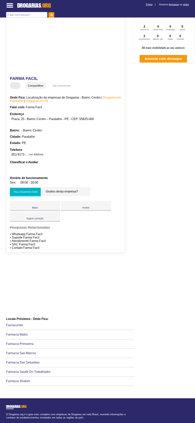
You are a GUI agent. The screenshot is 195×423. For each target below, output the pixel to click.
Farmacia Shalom (18, 381)
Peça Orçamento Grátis (25, 192)
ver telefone (36, 154)
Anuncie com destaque (163, 59)
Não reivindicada (61, 85)
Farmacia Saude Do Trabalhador (28, 371)
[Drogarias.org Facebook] (7, 420)
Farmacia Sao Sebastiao (23, 362)
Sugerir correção (35, 218)
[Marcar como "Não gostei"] (18, 85)
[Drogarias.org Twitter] (9, 420)
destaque (174, 4)
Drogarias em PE (37, 101)
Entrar (149, 4)
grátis (186, 4)
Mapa (35, 207)
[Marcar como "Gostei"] (13, 85)
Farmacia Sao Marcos (21, 353)
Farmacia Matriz (17, 334)
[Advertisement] (63, 47)
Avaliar (86, 207)
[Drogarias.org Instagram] (10, 420)
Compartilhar (35, 85)
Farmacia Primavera (20, 343)
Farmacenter (14, 325)
